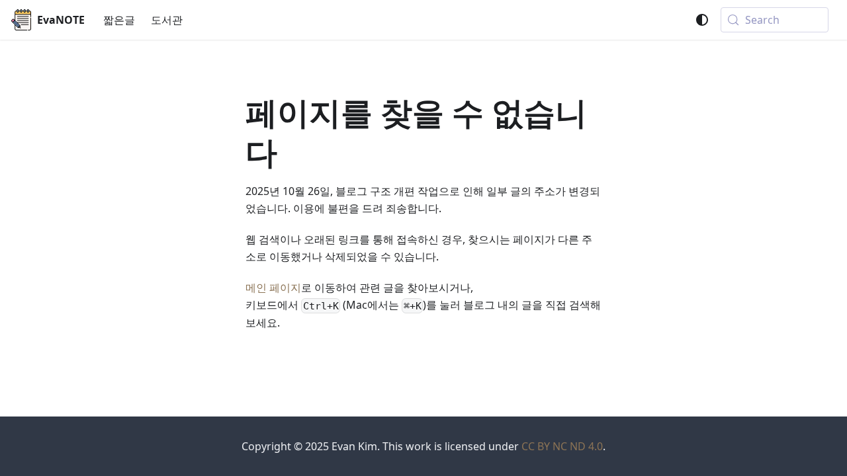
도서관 (167, 20)
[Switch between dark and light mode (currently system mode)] (702, 19)
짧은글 (119, 20)
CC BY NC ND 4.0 (562, 446)
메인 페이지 (273, 287)
